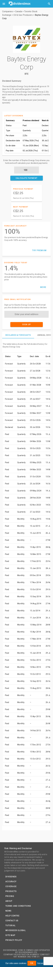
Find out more (42, 963)
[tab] (18, 335)
